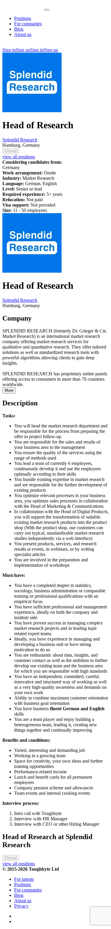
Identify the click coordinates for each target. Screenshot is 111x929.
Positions (22, 18)
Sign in (9, 49)
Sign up (23, 49)
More (9, 390)
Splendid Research (19, 139)
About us (22, 34)
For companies (28, 23)
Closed (11, 151)
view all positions (18, 156)
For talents (24, 879)
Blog (18, 29)
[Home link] (23, 8)
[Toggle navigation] (46, 10)
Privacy (21, 905)
